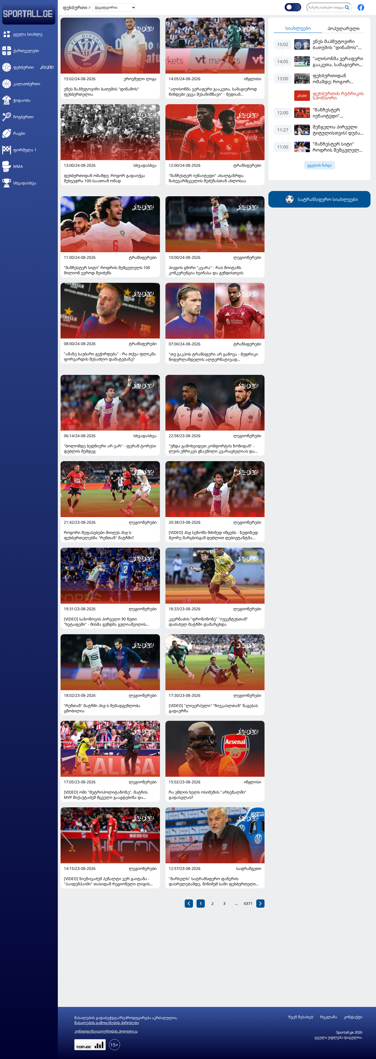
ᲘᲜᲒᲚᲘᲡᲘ (252, 79)
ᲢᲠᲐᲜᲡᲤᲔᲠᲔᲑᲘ (247, 165)
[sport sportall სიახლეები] (361, 7)
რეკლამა (328, 1017)
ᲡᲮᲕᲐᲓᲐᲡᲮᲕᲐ (145, 165)
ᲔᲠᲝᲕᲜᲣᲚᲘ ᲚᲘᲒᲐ (140, 79)
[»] (260, 903)
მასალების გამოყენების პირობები (106, 1022)
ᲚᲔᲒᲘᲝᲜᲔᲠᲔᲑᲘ (247, 257)
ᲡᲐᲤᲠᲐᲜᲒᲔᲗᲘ (248, 868)
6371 (248, 903)
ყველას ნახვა (319, 165)
